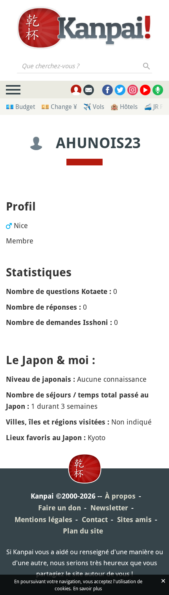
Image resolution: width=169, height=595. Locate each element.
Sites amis (134, 519)
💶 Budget (20, 106)
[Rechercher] (146, 65)
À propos (120, 496)
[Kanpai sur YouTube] (145, 90)
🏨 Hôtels (124, 106)
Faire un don (59, 508)
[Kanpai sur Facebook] (107, 90)
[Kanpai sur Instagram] (132, 90)
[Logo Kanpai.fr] (84, 27)
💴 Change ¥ (59, 106)
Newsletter (109, 508)
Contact (95, 519)
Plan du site (83, 531)
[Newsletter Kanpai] (88, 90)
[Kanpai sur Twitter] (120, 90)
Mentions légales (43, 519)
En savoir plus (87, 588)
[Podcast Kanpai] (157, 90)
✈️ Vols (93, 106)
